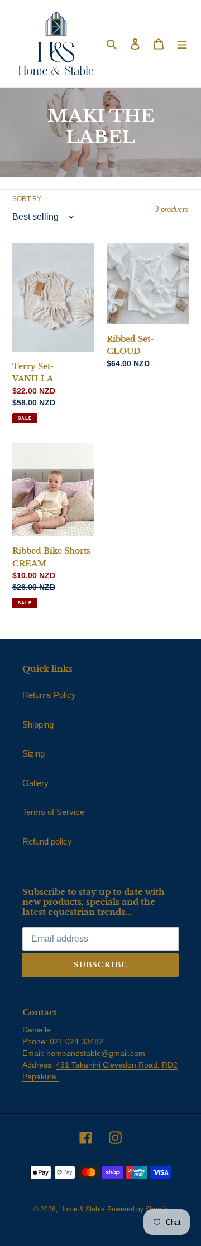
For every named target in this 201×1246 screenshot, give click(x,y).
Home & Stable (82, 1209)
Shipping (38, 724)
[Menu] (182, 44)
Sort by (26, 199)
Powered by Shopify (137, 1209)
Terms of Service (53, 812)
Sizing (33, 753)
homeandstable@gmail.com (95, 1053)
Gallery (35, 783)
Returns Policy (49, 695)
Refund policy (47, 841)
